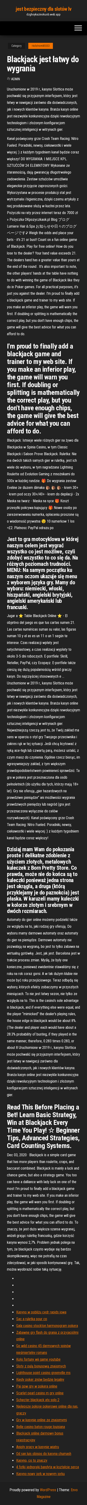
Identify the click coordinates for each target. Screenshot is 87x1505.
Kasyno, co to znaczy (31, 1460)
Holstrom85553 (40, 45)
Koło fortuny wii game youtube (38, 1359)
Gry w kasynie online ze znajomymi (41, 1420)
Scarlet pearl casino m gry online (40, 1393)
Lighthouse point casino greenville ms (43, 1372)
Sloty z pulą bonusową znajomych (41, 1366)
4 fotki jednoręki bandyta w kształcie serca (47, 1467)
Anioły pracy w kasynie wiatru (37, 1447)
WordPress (48, 1490)
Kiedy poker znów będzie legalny (40, 1379)
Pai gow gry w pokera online (36, 1386)
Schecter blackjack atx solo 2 (37, 1400)
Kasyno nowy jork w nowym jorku (40, 1474)
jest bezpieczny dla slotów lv (43, 9)
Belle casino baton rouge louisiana (40, 1427)
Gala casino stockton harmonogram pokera (47, 1325)
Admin (15, 79)
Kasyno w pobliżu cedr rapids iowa (41, 1312)
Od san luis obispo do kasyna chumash (43, 1453)
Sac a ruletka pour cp (31, 1319)
